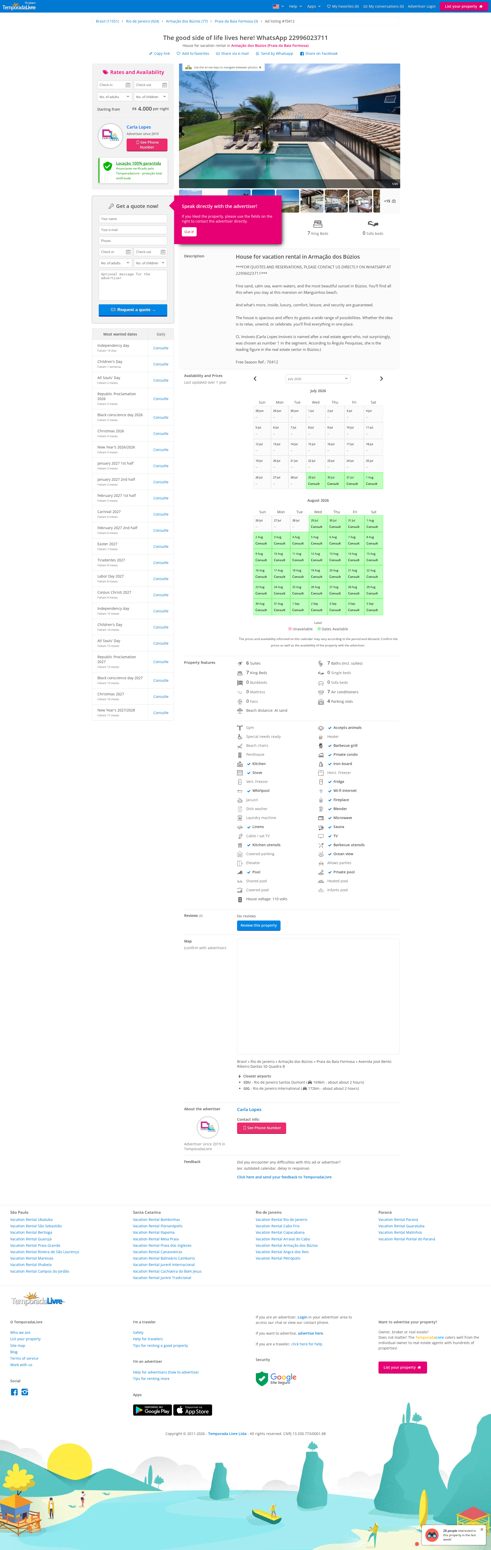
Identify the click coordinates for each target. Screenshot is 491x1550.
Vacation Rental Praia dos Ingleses (162, 1245)
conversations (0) (386, 6)
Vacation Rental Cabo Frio (277, 1225)
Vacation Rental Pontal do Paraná (406, 1239)
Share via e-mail (234, 53)
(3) (236, 21)
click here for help (306, 1344)
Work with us (21, 1364)
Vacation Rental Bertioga (31, 1232)
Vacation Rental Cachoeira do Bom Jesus (167, 1271)
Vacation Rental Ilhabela (31, 1264)
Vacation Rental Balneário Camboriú (164, 1258)
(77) (187, 21)
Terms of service (24, 1358)
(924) (142, 21)
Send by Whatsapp (277, 53)
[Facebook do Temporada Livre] (15, 1393)
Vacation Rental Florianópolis (158, 1225)
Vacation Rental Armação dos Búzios (287, 1245)
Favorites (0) (345, 6)
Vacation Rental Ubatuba (31, 1219)
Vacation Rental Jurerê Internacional (164, 1264)
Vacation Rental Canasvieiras (157, 1251)
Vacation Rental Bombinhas (156, 1219)
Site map (17, 1345)
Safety (138, 1332)
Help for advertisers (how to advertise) (165, 1372)
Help (293, 6)
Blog (14, 1351)
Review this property (259, 925)
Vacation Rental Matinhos (400, 1232)
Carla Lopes (139, 127)
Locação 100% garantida (138, 163)
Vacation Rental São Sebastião (36, 1225)
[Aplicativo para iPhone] (192, 1414)
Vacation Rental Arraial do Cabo (283, 1239)
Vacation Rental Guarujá (31, 1239)
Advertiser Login (422, 6)
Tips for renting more (151, 1378)
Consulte (161, 347)
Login (302, 1317)
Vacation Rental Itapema (154, 1232)
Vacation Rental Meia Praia (156, 1239)
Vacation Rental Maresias (31, 1258)
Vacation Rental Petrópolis (278, 1258)
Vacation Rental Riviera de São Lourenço (44, 1251)
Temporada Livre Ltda (227, 1433)
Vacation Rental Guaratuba (401, 1225)
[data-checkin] (114, 84)
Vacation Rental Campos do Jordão (39, 1271)
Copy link (161, 53)
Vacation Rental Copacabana (280, 1232)
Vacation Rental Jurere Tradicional (162, 1277)
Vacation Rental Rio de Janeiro (281, 1219)
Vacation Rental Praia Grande (35, 1245)
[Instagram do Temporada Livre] (25, 1393)
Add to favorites (195, 53)
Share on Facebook (321, 53)
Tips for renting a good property (160, 1345)
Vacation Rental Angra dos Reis (282, 1251)
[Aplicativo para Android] (153, 1414)
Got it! (189, 232)
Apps (312, 6)
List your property (461, 6)
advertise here (310, 1333)
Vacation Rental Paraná (398, 1219)
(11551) (107, 21)
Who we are (20, 1332)
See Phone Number (149, 145)
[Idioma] (279, 6)
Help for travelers (148, 1338)
